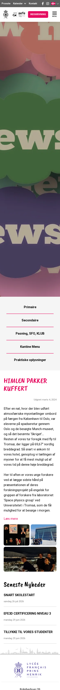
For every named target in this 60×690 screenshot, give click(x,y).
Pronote (6, 3)
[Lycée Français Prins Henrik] (5, 14)
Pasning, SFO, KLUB (30, 333)
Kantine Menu (30, 347)
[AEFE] (16, 14)
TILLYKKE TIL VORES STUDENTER (28, 632)
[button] (55, 3)
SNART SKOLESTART (19, 595)
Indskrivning (38, 14)
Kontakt (33, 3)
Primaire (30, 307)
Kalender (18, 3)
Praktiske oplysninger (30, 360)
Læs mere (11, 519)
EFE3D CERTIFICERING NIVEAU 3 (27, 613)
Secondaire (30, 320)
